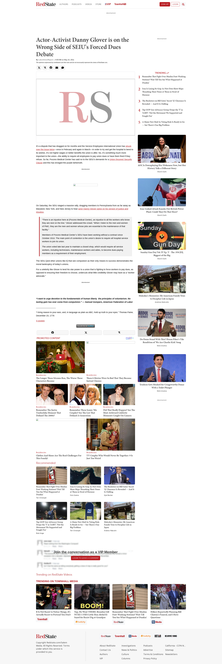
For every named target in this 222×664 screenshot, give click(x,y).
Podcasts (77, 4)
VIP (101, 658)
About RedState (107, 645)
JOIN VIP (165, 4)
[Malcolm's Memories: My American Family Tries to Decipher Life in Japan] (119, 511)
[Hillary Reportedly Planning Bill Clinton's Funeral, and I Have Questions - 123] (168, 596)
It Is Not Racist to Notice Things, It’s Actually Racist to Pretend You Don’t (53, 613)
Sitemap (169, 650)
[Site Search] (183, 4)
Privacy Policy (150, 658)
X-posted (40, 321)
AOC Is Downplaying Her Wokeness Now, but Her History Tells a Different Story (162, 167)
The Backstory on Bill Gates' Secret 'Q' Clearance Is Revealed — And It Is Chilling (119, 489)
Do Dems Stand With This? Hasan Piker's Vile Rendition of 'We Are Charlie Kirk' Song (162, 341)
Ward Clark (161, 172)
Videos (88, 4)
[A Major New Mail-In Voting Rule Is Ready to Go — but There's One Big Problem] (85, 511)
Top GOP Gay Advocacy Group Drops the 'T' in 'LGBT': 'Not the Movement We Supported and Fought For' (50, 526)
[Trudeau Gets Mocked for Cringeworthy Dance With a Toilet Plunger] (162, 367)
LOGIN (175, 4)
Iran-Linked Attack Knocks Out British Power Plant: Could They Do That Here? (162, 210)
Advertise (148, 650)
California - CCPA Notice (175, 645)
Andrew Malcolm (110, 531)
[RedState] (46, 4)
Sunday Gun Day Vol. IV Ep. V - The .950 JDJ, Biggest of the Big (161, 254)
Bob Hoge (40, 533)
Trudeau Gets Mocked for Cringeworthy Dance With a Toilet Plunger (162, 386)
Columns (126, 658)
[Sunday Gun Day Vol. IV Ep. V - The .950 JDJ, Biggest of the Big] (162, 235)
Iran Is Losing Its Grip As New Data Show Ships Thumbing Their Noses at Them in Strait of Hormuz (85, 489)
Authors (63, 4)
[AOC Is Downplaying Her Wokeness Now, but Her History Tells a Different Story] (162, 148)
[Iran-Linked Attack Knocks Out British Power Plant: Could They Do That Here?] (162, 192)
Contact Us (105, 650)
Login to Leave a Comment (85, 558)
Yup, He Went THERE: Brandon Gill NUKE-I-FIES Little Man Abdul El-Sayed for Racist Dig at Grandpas (91, 614)
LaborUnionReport (45, 60)
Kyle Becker (108, 495)
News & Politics (129, 650)
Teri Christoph (41, 498)
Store (98, 4)
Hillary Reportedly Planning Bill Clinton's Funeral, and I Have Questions (166, 614)
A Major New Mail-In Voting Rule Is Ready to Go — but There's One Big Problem (84, 525)
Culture (125, 654)
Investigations (129, 645)
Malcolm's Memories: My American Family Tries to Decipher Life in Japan (119, 525)
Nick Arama (74, 495)
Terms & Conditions (153, 654)
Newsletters (171, 654)
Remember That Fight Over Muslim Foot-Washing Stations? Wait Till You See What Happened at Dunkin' (51, 490)
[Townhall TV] (120, 4)
